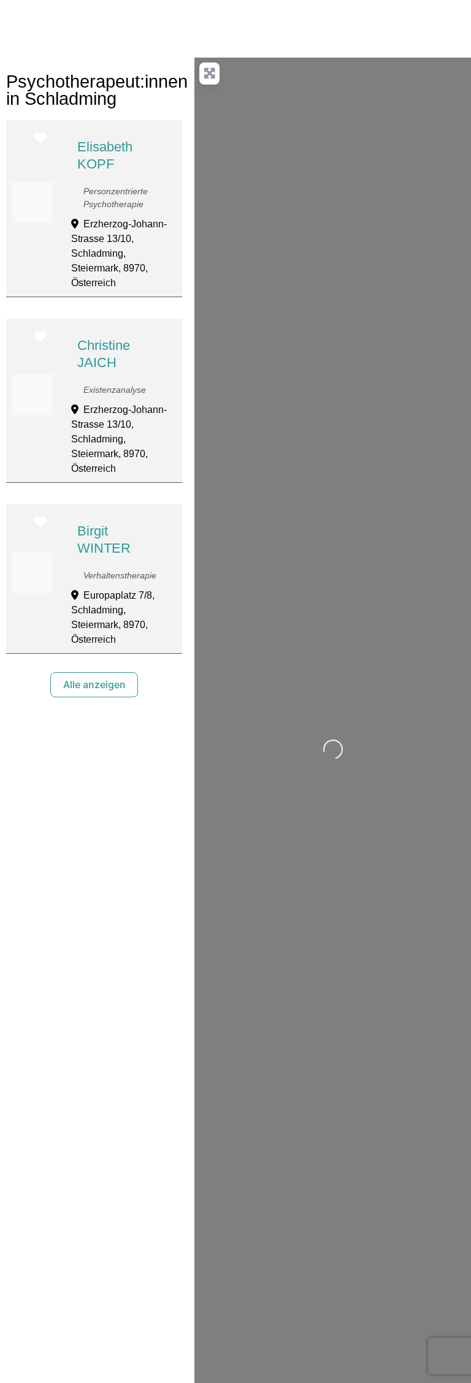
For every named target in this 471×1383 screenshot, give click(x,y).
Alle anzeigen (94, 684)
